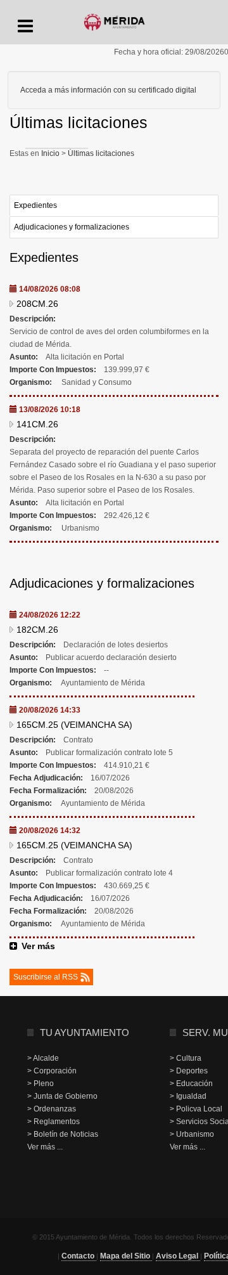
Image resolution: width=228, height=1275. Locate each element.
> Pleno (40, 1083)
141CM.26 (37, 424)
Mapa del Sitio (126, 1256)
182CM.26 (37, 630)
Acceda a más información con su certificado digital (108, 90)
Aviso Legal (178, 1256)
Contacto (78, 1256)
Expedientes (35, 205)
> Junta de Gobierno (62, 1096)
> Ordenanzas (51, 1108)
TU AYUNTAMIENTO (84, 1032)
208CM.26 (37, 304)
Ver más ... (45, 1146)
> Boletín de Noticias (62, 1134)
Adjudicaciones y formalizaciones (71, 227)
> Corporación (52, 1070)
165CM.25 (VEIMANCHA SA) (74, 725)
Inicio (51, 153)
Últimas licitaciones (100, 153)
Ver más (38, 946)
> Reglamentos (53, 1121)
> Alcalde (43, 1058)
